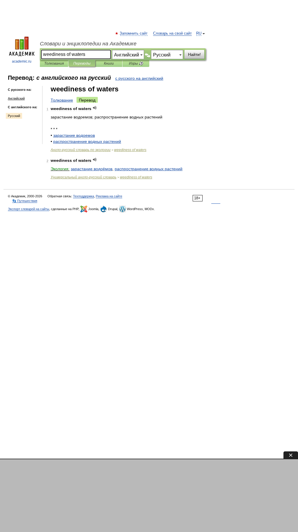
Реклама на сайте (109, 196)
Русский (14, 116)
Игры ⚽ (136, 63)
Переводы (82, 63)
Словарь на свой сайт (172, 33)
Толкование (62, 100)
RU (198, 33)
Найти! (194, 54)
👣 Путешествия (24, 201)
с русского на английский (139, 78)
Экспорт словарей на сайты (28, 209)
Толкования (54, 63)
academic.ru (21, 61)
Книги (109, 63)
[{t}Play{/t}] (95, 108)
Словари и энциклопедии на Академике (88, 44)
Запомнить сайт (134, 33)
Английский (16, 98)
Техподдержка (83, 196)
